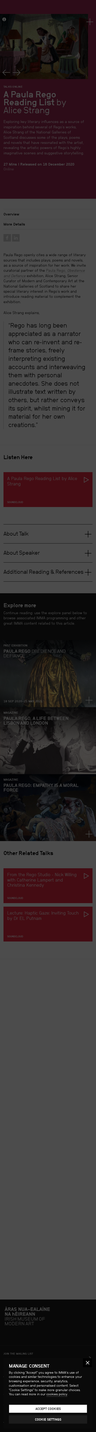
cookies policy (56, 1394)
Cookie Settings (48, 1419)
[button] (87, 1362)
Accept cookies (48, 1409)
